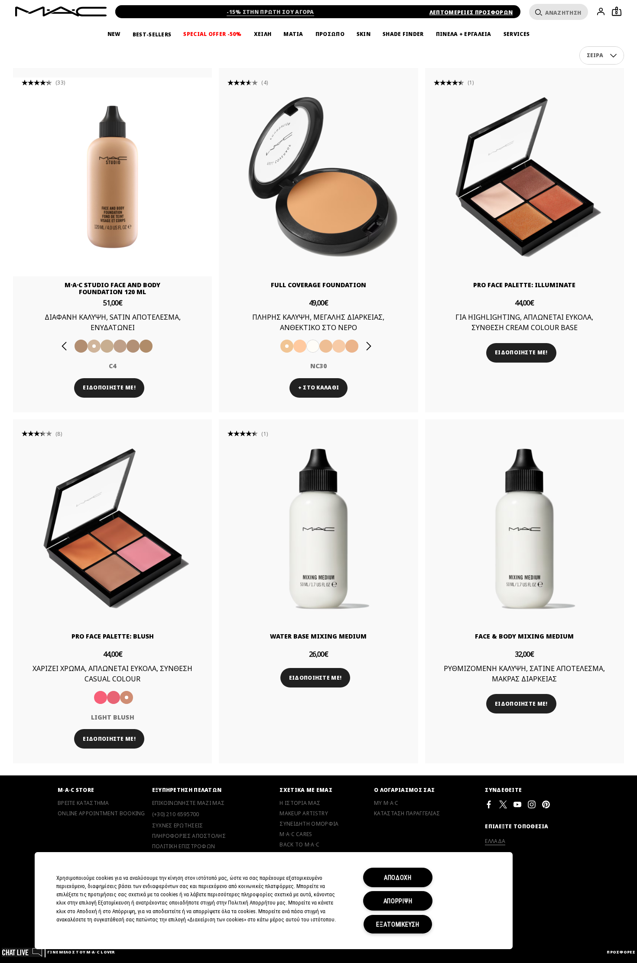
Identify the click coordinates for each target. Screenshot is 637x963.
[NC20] (299, 346)
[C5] (107, 346)
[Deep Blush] (113, 697)
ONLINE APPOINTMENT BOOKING (101, 814)
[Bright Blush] (100, 697)
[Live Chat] (22, 952)
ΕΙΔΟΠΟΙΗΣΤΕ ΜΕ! (109, 387)
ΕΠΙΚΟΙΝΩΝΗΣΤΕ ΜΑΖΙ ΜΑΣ (188, 803)
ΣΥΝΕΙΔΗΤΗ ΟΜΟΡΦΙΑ (309, 824)
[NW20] (338, 346)
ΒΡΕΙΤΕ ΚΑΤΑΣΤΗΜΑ (83, 803)
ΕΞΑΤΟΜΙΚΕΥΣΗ (397, 924)
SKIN (363, 34)
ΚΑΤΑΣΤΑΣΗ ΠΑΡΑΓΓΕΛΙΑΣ (407, 814)
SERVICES (517, 34)
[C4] (94, 346)
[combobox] (602, 55)
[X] (503, 804)
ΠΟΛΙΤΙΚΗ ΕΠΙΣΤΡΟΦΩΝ (183, 846)
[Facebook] (489, 804)
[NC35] (325, 346)
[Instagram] (532, 804)
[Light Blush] (126, 697)
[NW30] (351, 346)
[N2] (81, 346)
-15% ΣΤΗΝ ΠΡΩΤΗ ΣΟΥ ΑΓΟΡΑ (270, 12)
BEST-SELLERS (152, 34)
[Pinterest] (546, 804)
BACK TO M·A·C (299, 845)
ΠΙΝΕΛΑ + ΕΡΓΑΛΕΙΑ (463, 34)
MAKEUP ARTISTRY (304, 814)
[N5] (120, 346)
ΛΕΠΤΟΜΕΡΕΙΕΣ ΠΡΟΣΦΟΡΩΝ (471, 12)
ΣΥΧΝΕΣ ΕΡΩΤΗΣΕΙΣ (177, 826)
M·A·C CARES (296, 834)
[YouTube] (517, 804)
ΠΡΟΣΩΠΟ (329, 34)
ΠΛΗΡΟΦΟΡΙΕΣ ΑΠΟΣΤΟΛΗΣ (189, 836)
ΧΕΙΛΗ (263, 34)
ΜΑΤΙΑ (293, 34)
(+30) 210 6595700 (175, 814)
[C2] (146, 346)
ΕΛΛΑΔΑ (495, 841)
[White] (312, 346)
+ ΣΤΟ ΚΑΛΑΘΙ (318, 387)
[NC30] (286, 346)
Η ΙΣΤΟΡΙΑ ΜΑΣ (300, 803)
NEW (113, 34)
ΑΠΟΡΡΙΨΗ (398, 901)
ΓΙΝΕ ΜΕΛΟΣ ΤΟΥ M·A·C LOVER (81, 952)
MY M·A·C (386, 803)
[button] (613, 55)
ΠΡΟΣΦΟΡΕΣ (621, 952)
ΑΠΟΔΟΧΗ (398, 877)
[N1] (133, 346)
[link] (112, 177)
